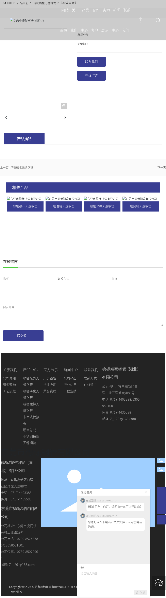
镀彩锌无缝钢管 (140, 206)
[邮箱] (161, 491)
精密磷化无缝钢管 (22, 167)
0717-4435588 (21, 499)
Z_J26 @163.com (123, 418)
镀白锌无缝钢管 (63, 206)
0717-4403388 (120, 399)
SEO (66, 586)
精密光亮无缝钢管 (102, 206)
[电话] (161, 500)
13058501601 (14, 545)
